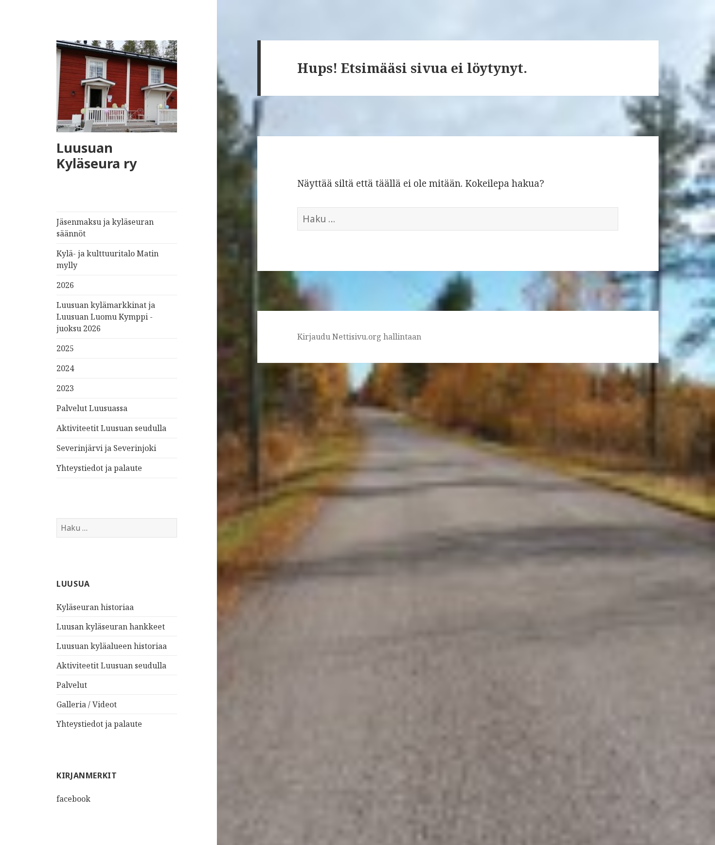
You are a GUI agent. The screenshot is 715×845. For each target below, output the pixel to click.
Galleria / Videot (86, 704)
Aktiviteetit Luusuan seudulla (111, 428)
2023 (65, 388)
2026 (65, 285)
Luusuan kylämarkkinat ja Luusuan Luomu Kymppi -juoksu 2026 (105, 317)
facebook (73, 798)
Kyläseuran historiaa (95, 607)
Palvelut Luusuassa (91, 408)
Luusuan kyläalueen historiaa (111, 646)
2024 (65, 368)
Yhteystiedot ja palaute (99, 468)
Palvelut (71, 685)
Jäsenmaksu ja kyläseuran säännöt (105, 227)
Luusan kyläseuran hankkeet (110, 626)
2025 (65, 348)
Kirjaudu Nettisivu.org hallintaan (359, 336)
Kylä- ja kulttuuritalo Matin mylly (107, 259)
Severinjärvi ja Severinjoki (106, 448)
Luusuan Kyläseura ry (96, 155)
